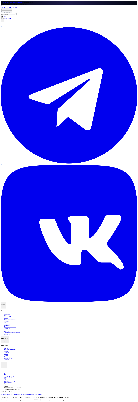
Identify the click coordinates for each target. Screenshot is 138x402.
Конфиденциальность (6, 394)
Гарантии (6, 352)
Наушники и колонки (10, 327)
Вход (2, 18)
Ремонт (6, 354)
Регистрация (7, 18)
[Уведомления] (2, 16)
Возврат (27, 394)
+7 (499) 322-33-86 (8, 2)
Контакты (6, 359)
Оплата (3, 7)
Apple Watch (7, 325)
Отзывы (6, 355)
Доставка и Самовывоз (11, 7)
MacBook (6, 321)
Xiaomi (6, 318)
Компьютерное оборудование (12, 332)
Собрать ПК (7, 334)
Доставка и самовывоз (10, 349)
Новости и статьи (8, 358)
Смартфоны (7, 314)
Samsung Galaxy (8, 317)
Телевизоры (7, 328)
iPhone (5, 315)
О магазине (7, 348)
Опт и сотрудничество (10, 357)
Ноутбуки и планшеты (10, 319)
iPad (5, 322)
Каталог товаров (5, 9)
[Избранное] (4, 16)
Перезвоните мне (17, 2)
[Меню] (2, 20)
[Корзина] (5, 16)
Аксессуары (7, 331)
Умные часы (7, 324)
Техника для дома (8, 329)
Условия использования (18, 394)
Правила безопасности (36, 394)
